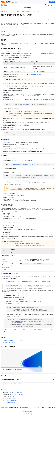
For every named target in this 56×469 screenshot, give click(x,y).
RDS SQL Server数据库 (15, 11)
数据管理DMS (7, 285)
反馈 (30, 413)
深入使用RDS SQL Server (9, 342)
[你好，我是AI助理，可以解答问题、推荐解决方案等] (48, 5)
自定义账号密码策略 (30, 164)
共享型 (10, 164)
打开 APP (52, 1)
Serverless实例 (16, 164)
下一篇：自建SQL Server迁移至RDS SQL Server (44, 407)
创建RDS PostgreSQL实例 (11, 400)
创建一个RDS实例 (18, 394)
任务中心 (15, 133)
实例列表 (12, 129)
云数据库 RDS (6, 11)
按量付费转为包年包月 (36, 74)
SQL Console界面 (32, 330)
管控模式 (23, 309)
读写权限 (25, 189)
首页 (2, 11)
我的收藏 (51, 19)
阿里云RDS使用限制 (22, 27)
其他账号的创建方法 (18, 184)
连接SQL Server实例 (20, 150)
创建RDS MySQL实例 (10, 398)
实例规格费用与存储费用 (21, 43)
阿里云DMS (8, 277)
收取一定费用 (35, 307)
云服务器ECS (13, 83)
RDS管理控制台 (8, 57)
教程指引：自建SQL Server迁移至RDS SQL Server (14, 340)
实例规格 (26, 104)
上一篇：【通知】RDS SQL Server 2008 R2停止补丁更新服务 (14, 407)
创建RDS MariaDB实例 (10, 402)
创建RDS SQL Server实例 (25, 55)
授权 (21, 322)
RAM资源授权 (11, 35)
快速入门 (22, 11)
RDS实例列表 (8, 142)
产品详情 (27, 19)
